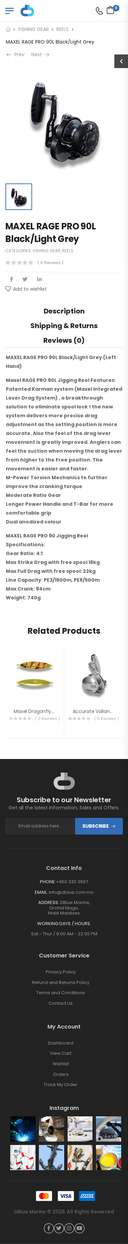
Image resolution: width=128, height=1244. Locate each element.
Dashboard (60, 1043)
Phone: (48, 881)
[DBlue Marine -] (46, 10)
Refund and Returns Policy (60, 982)
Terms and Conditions (60, 993)
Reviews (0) (64, 340)
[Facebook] (11, 279)
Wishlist (61, 1064)
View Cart (60, 1053)
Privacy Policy (61, 972)
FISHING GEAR (33, 29)
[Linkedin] (39, 279)
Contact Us (60, 1003)
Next (37, 54)
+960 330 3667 (72, 881)
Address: (48, 902)
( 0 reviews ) (50, 262)
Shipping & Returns (64, 325)
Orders (61, 1074)
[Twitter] (25, 279)
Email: (41, 892)
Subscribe (95, 826)
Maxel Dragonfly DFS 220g (44, 711)
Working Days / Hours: (64, 923)
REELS (62, 29)
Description (64, 311)
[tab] (64, 311)
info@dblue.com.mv (71, 892)
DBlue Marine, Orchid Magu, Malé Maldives (69, 907)
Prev (18, 54)
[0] (108, 10)
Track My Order (60, 1084)
